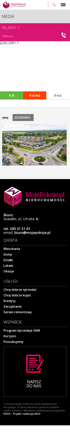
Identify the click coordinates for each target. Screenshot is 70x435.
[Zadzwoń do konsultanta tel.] (64, 35)
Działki (8, 260)
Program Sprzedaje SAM (22, 330)
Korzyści (10, 336)
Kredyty (10, 300)
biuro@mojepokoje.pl (32, 232)
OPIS (5, 118)
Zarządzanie (13, 306)
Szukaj (52, 2)
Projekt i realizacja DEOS (26, 413)
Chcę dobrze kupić (17, 295)
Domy (8, 254)
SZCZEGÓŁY (22, 117)
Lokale (8, 265)
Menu (63, 2)
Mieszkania (12, 248)
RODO (7, 413)
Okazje (9, 271)
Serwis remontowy (18, 312)
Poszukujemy (14, 341)
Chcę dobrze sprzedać (20, 289)
